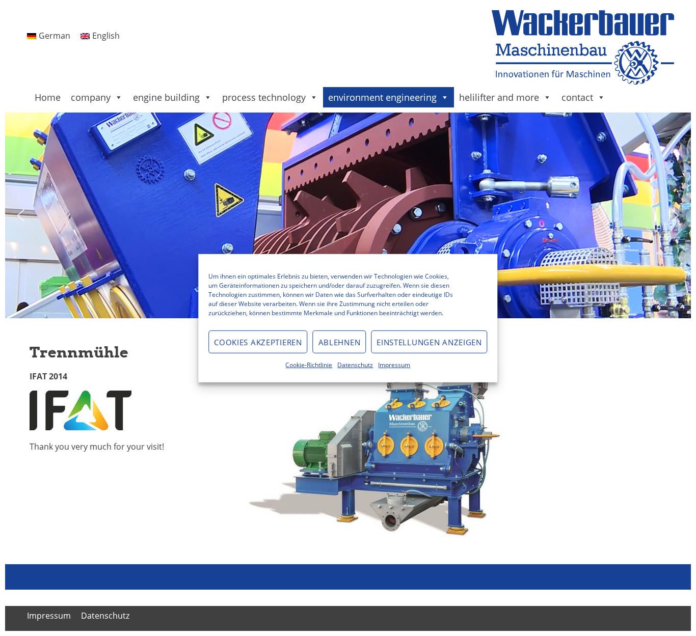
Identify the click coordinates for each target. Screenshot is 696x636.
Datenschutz (355, 364)
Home (48, 97)
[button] (21, 215)
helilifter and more (499, 97)
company (91, 97)
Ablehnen (339, 342)
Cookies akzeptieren (258, 342)
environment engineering (382, 97)
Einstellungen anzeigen (429, 342)
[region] (348, 215)
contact (577, 97)
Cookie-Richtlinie (308, 364)
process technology (264, 97)
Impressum (394, 364)
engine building (166, 97)
